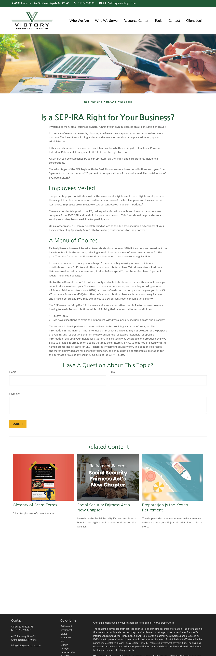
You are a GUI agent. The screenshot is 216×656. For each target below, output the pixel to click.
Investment (66, 630)
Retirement (66, 626)
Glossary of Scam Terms (35, 505)
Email (113, 372)
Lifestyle (64, 649)
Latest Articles (67, 652)
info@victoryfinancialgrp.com (119, 3)
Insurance (65, 637)
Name (12, 372)
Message (14, 393)
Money (64, 645)
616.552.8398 (86, 3)
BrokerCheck (167, 623)
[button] (79, 20)
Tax (62, 641)
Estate (63, 634)
